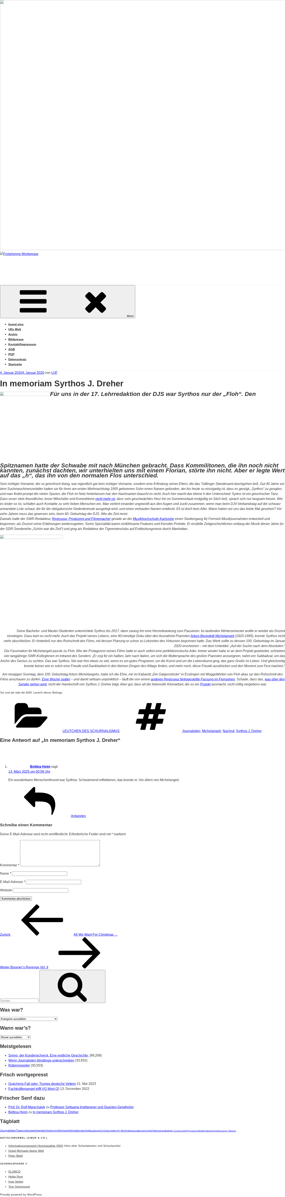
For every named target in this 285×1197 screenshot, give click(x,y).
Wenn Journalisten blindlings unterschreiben (41, 1060)
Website (6, 890)
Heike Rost (15, 1176)
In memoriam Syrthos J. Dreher (55, 1112)
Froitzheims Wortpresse (60, 266)
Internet (39, 1130)
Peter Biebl (15, 1155)
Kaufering (95, 1130)
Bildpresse (16, 339)
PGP (11, 354)
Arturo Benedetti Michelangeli (212, 636)
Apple (215, 1131)
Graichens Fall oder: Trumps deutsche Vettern (42, 1084)
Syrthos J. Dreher (249, 731)
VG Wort (121, 1130)
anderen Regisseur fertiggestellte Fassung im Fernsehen (193, 679)
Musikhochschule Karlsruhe (153, 519)
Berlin (210, 1131)
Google (148, 1130)
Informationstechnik (79, 1130)
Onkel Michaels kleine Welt (26, 1150)
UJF (54, 372)
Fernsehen (193, 1131)
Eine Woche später (56, 679)
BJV (186, 1131)
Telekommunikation (161, 1130)
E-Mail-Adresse (12, 882)
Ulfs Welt (14, 329)
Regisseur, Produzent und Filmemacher (81, 519)
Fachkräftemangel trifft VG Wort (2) (33, 1089)
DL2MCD (14, 1171)
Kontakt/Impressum (22, 344)
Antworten (78, 816)
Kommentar (9, 865)
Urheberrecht (51, 1130)
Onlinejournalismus (135, 1130)
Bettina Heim (40, 766)
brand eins (16, 324)
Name (5, 873)
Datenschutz (17, 359)
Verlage (63, 1130)
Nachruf (228, 731)
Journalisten (191, 731)
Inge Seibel (15, 1181)
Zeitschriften (110, 1130)
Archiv (13, 334)
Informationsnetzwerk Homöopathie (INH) (35, 1145)
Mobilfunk (202, 1131)
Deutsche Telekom (227, 1131)
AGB (11, 349)
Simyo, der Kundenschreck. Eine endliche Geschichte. (48, 1055)
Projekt (205, 684)
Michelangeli (211, 731)
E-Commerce (177, 1131)
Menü (130, 316)
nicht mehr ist (105, 499)
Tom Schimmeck (19, 1186)
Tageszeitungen (25, 1130)
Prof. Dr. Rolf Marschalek (26, 1107)
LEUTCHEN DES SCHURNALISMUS (91, 731)
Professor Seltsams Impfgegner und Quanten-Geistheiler (92, 1107)
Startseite (15, 364)
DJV (102, 1130)
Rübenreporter (19, 1065)
